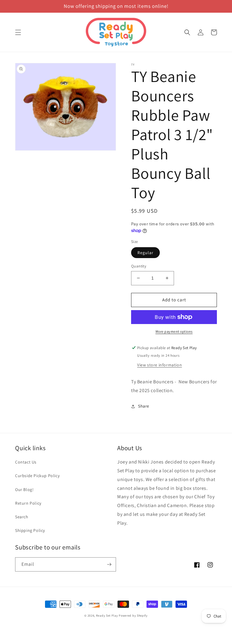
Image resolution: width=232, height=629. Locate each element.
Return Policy (28, 503)
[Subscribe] (109, 564)
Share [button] (143, 406)
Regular (145, 252)
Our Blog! (24, 489)
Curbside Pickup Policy (37, 475)
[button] (18, 32)
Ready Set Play (107, 616)
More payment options (174, 331)
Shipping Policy (30, 530)
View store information (159, 365)
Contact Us (26, 462)
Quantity (138, 266)
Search (21, 516)
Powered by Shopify (133, 616)
